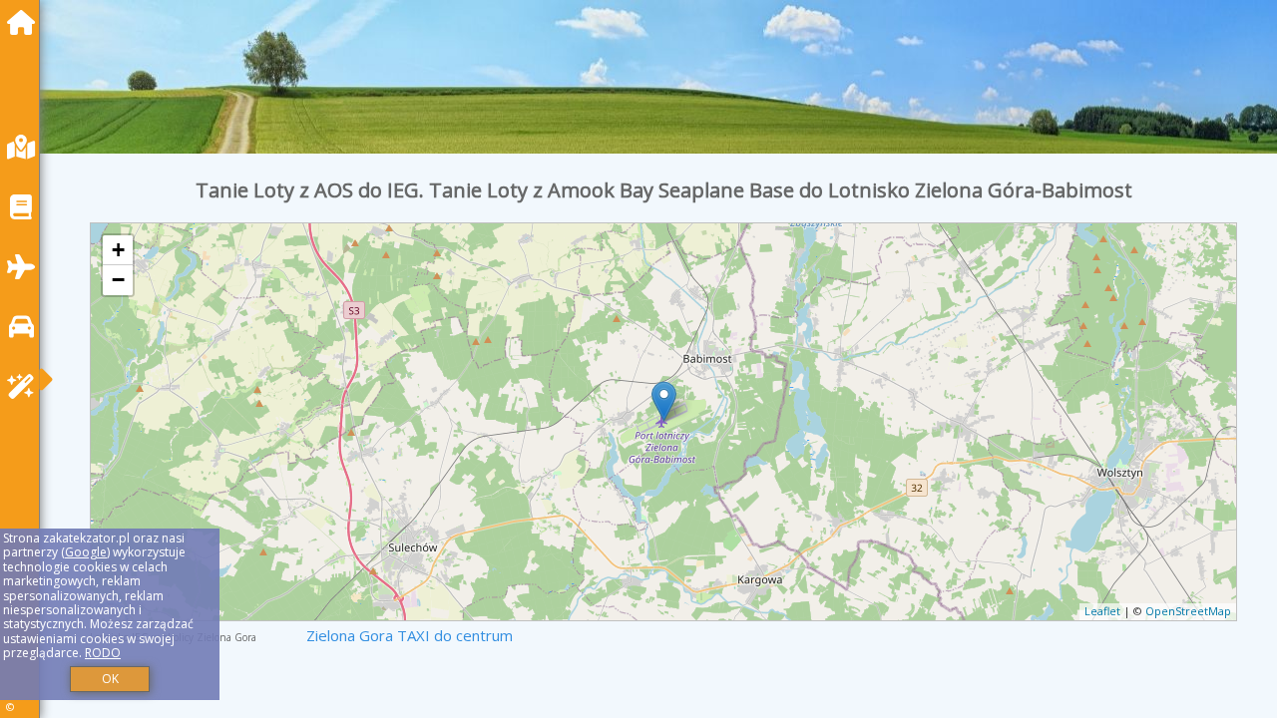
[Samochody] (26, 326)
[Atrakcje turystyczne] (26, 386)
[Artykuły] (26, 206)
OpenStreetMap (1188, 610)
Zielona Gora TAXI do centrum (409, 635)
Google (86, 551)
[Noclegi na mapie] (26, 147)
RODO (103, 652)
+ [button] (118, 249)
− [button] (118, 279)
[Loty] (26, 266)
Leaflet (1102, 610)
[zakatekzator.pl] (26, 22)
